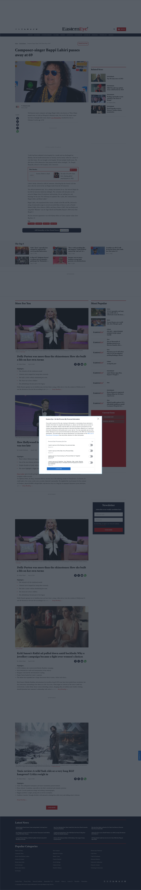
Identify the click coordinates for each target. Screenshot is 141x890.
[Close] (98, 419)
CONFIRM (59, 468)
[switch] (91, 445)
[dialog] (70, 445)
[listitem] (70, 441)
